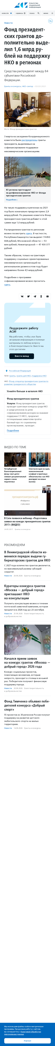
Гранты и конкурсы (12, 86)
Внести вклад (22, 356)
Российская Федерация (20, 371)
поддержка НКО (39, 376)
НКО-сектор (27, 86)
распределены (29, 140)
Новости (8, 23)
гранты (12, 376)
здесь (29, 233)
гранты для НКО (23, 376)
